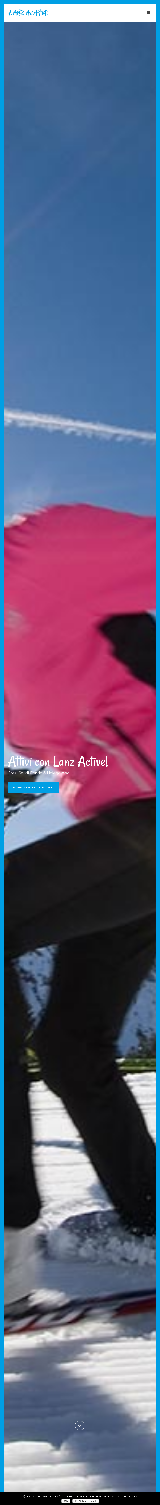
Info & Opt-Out (85, 1501)
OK (66, 1501)
